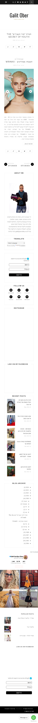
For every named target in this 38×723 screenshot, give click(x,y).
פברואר (25, 527)
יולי (26, 507)
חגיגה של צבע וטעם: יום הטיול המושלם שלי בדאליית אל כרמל (24, 402)
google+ (11, 299)
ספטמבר (25, 504)
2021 (27, 496)
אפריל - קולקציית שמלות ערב (26, 618)
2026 (27, 487)
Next (30, 91)
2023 (27, 490)
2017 (27, 535)
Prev (7, 91)
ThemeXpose (19, 708)
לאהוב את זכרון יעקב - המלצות (25, 468)
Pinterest (27, 299)
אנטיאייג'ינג (19, 59)
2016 (27, 538)
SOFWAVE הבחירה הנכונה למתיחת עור (24, 443)
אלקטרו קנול (30, 627)
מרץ (26, 524)
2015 (27, 540)
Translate (22, 246)
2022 (27, 493)
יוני (26, 509)
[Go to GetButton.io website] (34, 721)
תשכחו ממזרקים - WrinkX (19, 62)
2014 (27, 543)
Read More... (28, 144)
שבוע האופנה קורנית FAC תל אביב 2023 (24, 417)
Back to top (29, 711)
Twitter (19, 293)
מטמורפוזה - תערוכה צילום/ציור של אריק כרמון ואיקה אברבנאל (24, 431)
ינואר (25, 529)
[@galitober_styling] (25, 557)
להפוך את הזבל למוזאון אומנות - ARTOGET (25, 455)
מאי (26, 512)
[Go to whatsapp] (33, 717)
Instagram (11, 293)
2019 (27, 498)
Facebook (27, 293)
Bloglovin (19, 299)
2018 (27, 532)
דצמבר (25, 501)
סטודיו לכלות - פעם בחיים (27, 635)
